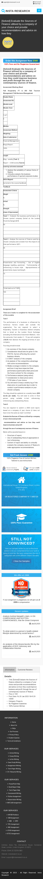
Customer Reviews (25, 670)
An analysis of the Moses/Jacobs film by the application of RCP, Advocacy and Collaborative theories (21, 646)
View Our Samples (22, 561)
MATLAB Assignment (14, 803)
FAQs (14, 728)
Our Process (14, 731)
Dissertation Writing (14, 799)
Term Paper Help (14, 790)
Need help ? (37, 3)
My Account (37, 2)
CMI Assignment (13, 818)
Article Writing (14, 753)
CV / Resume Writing (14, 772)
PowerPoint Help (14, 784)
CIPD (16, 821)
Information (9, 670)
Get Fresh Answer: (21, 455)
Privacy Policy (14, 735)
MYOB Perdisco (13, 815)
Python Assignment (14, 796)
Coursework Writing (14, 793)
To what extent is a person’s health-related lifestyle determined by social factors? (20, 632)
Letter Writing (14, 759)
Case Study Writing (14, 762)
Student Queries (14, 738)
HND (10, 821)
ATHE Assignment (13, 830)
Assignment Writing (14, 765)
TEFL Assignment (13, 824)
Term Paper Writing (14, 769)
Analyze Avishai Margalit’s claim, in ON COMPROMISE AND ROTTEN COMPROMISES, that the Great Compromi (21, 618)
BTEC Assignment (13, 833)
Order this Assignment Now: (21, 60)
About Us (14, 725)
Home (14, 722)
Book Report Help (14, 787)
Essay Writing (14, 756)
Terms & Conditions (14, 741)
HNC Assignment (13, 827)
